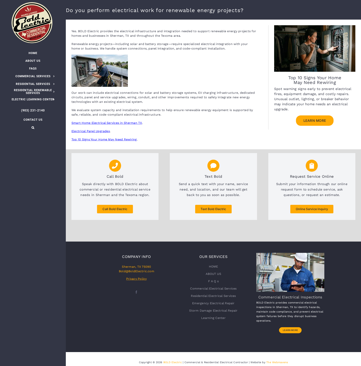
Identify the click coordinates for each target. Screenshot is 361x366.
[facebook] (136, 292)
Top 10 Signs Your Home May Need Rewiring (104, 139)
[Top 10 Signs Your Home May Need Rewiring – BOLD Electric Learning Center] (314, 26)
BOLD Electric (172, 362)
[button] (33, 127)
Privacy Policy (136, 279)
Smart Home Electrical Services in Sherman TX (106, 123)
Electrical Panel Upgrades (90, 131)
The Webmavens (277, 362)
